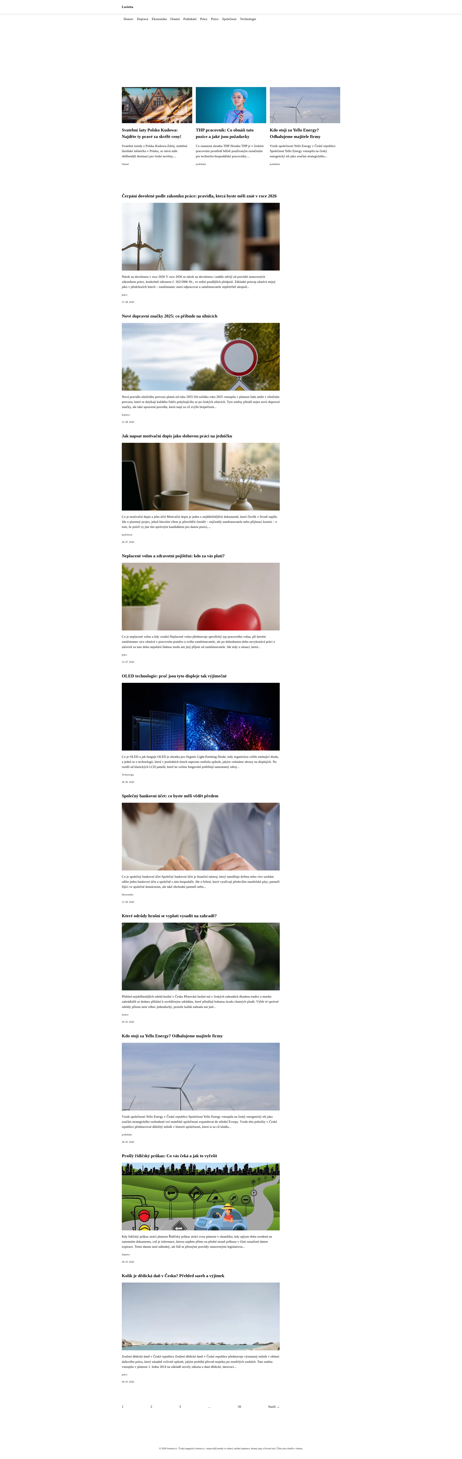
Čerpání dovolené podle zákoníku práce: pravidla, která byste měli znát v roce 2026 (199, 196)
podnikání (201, 164)
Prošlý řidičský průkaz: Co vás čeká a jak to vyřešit (169, 1155)
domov (125, 1014)
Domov (128, 19)
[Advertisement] (231, 48)
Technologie (248, 19)
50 (239, 1406)
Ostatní (175, 19)
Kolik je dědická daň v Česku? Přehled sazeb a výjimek (173, 1275)
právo (124, 295)
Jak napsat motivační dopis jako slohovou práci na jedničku (177, 436)
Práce (203, 19)
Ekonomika (159, 19)
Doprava (142, 19)
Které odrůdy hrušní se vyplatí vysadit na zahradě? (169, 915)
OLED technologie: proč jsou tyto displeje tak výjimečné (174, 676)
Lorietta (127, 7)
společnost (127, 534)
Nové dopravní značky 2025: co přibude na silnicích (169, 316)
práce (124, 655)
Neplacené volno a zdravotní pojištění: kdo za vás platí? (173, 556)
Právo (215, 19)
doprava (126, 415)
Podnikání (190, 19)
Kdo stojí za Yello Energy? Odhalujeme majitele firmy (172, 1036)
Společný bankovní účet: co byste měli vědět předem (170, 796)
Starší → (274, 1406)
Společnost (229, 19)
